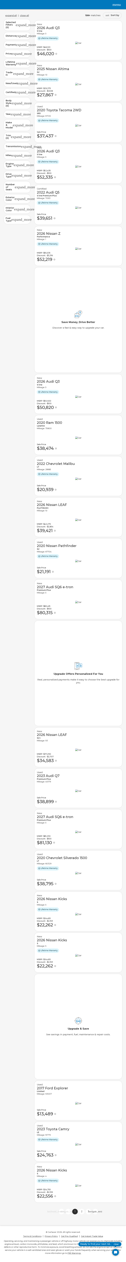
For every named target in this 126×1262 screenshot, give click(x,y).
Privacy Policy (51, 1236)
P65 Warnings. (74, 1253)
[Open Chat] (115, 1252)
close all (24, 15)
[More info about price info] (56, 54)
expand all (11, 15)
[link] (78, 40)
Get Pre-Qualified (69, 1236)
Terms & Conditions (32, 1236)
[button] (17, 25)
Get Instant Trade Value (92, 1236)
